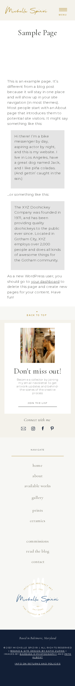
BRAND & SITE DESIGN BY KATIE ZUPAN (37, 650)
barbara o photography (38, 654)
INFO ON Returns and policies (37, 663)
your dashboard (45, 281)
